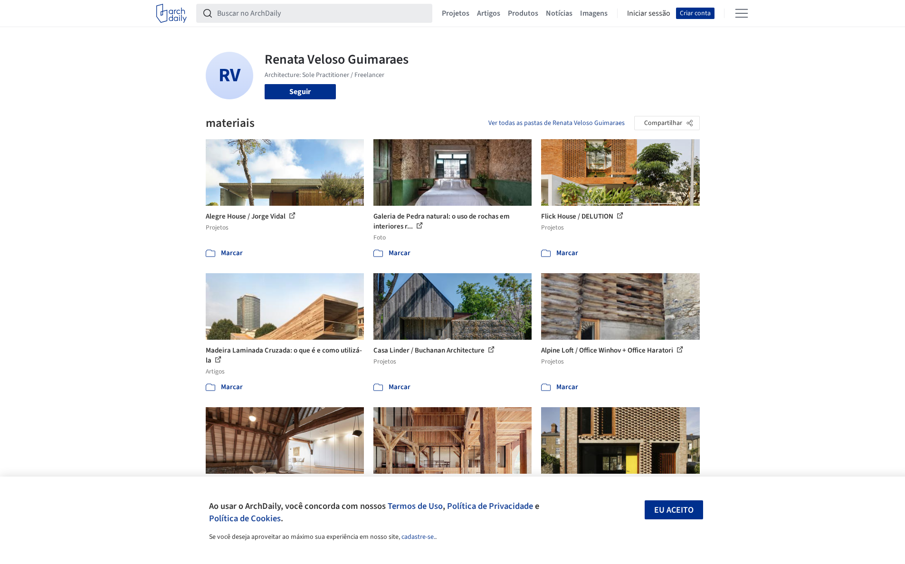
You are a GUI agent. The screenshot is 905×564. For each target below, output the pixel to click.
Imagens (594, 13)
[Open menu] (741, 13)
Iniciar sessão (648, 13)
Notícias (559, 13)
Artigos (488, 13)
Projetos (455, 13)
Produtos (523, 13)
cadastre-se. (418, 537)
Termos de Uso (415, 506)
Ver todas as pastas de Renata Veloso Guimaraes (556, 123)
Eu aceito (674, 510)
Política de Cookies (245, 518)
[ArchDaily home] (171, 13)
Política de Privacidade (490, 506)
